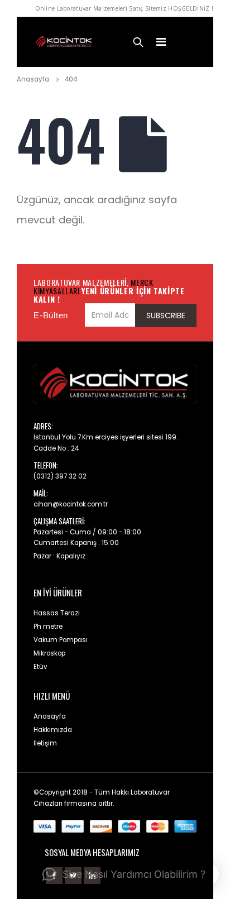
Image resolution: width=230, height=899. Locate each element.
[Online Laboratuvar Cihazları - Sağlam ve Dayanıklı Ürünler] (64, 42)
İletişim (45, 743)
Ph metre (48, 626)
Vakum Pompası (60, 639)
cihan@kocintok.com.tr (70, 504)
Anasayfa (49, 716)
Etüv (40, 666)
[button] (124, 874)
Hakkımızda (52, 729)
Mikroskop (49, 653)
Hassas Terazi (56, 613)
